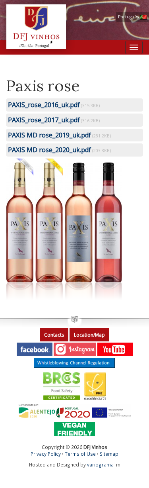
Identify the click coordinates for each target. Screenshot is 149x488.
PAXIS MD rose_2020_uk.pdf (49, 149)
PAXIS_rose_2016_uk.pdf (44, 104)
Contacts (54, 334)
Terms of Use (80, 454)
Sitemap (109, 454)
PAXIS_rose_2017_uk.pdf (44, 120)
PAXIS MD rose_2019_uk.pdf (49, 135)
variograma (100, 464)
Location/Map (89, 334)
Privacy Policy (46, 454)
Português (129, 17)
